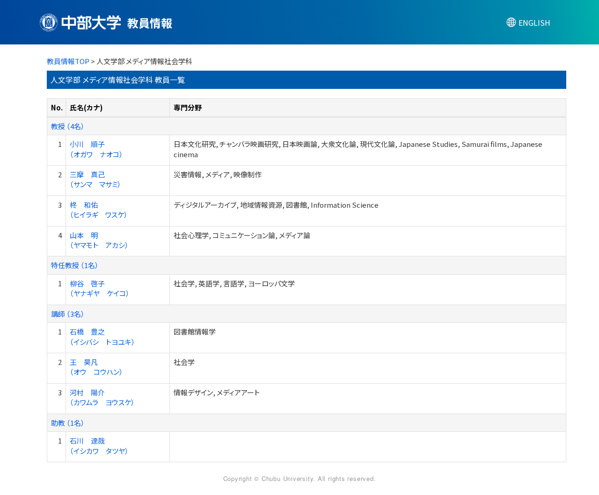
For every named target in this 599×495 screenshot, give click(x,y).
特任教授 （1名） (75, 265)
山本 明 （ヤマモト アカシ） (99, 240)
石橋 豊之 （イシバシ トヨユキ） (102, 336)
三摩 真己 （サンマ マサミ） (95, 179)
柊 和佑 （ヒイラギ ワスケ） (99, 209)
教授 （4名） (68, 126)
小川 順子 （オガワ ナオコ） (96, 149)
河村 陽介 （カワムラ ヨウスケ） (102, 397)
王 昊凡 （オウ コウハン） (96, 367)
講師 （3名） (68, 314)
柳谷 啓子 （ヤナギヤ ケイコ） (100, 288)
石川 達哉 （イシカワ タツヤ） (99, 445)
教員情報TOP (68, 61)
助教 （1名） (68, 423)
